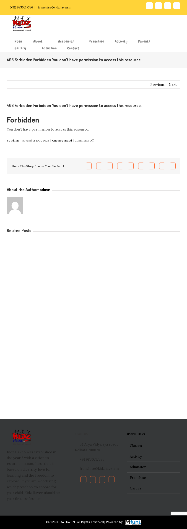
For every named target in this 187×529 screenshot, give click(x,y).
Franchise (138, 478)
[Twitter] (93, 479)
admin (15, 140)
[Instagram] (111, 479)
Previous (157, 84)
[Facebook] (83, 479)
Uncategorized (62, 140)
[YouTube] (102, 479)
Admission (138, 467)
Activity (136, 456)
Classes (136, 446)
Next (173, 84)
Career (135, 488)
